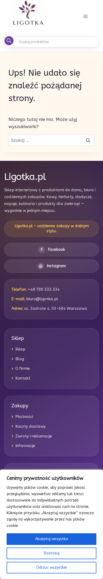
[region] (51, 524)
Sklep (20, 349)
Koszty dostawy (30, 426)
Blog (19, 359)
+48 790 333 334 (44, 289)
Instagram (52, 265)
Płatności (24, 416)
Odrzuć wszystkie (51, 567)
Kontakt (22, 378)
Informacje (25, 445)
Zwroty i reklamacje (33, 436)
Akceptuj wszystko (51, 539)
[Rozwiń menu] (85, 16)
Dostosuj (51, 553)
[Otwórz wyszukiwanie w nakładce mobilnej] (51, 41)
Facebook (53, 249)
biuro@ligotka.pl (42, 299)
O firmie (22, 368)
